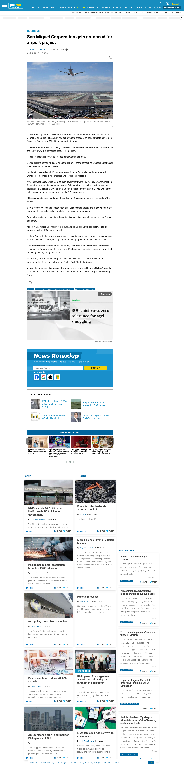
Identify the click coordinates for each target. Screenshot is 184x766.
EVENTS (129, 8)
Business (33, 31)
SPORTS (90, 8)
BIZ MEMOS (176, 13)
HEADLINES (43, 8)
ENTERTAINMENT (104, 8)
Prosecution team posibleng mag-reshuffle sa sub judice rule (138, 592)
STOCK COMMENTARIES (79, 13)
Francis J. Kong (85, 601)
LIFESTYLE (118, 8)
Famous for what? (87, 596)
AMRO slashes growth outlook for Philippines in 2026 (48, 736)
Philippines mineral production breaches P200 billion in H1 (46, 566)
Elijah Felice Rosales (86, 741)
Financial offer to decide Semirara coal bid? (91, 508)
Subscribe (176, 4)
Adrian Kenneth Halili (38, 573)
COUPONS (139, 8)
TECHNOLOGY (97, 13)
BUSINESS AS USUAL (113, 13)
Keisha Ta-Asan (35, 626)
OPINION (54, 8)
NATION (63, 8)
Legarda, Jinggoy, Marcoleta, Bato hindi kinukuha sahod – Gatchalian (136, 683)
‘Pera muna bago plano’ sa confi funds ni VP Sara (137, 633)
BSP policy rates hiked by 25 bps (47, 621)
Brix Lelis (82, 514)
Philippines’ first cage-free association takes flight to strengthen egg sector (93, 679)
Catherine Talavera (36, 49)
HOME (34, 8)
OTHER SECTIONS (153, 8)
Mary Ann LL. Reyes (86, 548)
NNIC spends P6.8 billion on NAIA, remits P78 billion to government (45, 511)
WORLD (71, 8)
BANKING (128, 13)
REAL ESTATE (139, 13)
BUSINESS (81, 8)
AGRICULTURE (152, 13)
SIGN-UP (95, 368)
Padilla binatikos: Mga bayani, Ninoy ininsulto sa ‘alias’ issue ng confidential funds (138, 720)
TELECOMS (165, 13)
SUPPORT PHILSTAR (172, 8)
